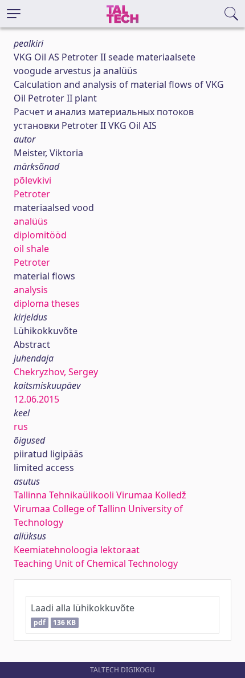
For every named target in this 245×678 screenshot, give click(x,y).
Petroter (32, 194)
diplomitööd (40, 235)
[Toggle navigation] (13, 13)
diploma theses (47, 303)
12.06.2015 (36, 399)
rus (21, 426)
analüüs (31, 221)
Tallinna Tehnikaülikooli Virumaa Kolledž (100, 495)
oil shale (31, 248)
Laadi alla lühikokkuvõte (82, 614)
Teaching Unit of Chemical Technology (96, 563)
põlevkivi (32, 180)
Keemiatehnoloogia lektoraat (77, 549)
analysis (31, 289)
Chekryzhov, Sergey (56, 372)
